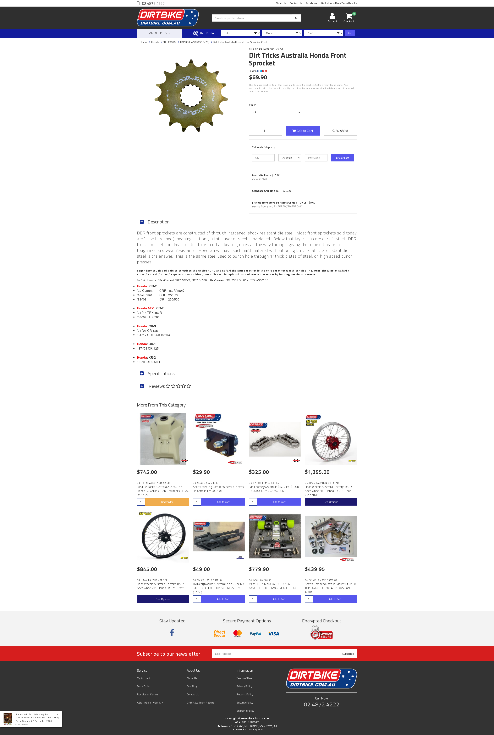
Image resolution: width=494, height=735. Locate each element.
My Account (143, 678)
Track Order (144, 686)
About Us (281, 3)
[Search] (296, 18)
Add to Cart (304, 130)
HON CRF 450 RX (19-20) (194, 42)
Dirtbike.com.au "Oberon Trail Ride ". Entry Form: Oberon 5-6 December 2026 (37, 719)
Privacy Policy (244, 686)
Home (143, 42)
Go (350, 33)
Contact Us (296, 3)
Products (158, 33)
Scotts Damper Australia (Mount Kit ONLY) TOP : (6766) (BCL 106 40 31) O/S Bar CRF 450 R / (330, 588)
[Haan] (352, 460)
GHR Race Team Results (200, 702)
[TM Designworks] (240, 558)
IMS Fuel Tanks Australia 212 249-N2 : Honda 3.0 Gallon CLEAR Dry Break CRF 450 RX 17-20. (163, 491)
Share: (253, 71)
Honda (155, 42)
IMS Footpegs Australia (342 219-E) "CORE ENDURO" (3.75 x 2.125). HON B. (274, 489)
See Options (331, 502)
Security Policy (245, 702)
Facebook (311, 3)
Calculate (343, 158)
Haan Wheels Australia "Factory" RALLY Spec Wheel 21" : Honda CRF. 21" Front (161, 586)
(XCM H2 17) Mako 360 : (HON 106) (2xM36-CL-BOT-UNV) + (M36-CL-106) (272, 586)
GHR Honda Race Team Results (339, 3)
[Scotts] (236, 462)
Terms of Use (244, 678)
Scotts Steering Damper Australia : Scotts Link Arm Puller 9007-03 (218, 489)
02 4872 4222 (153, 3)
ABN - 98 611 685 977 (150, 702)
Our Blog (192, 686)
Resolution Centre (147, 694)
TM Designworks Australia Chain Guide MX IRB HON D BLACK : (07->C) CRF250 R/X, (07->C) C (218, 588)
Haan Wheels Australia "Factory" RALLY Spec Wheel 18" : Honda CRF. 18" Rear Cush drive (329, 491)
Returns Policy (245, 694)
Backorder (167, 502)
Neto (260, 729)
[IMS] (184, 460)
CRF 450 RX (169, 42)
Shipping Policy (245, 711)
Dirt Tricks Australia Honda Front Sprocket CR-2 (240, 42)
